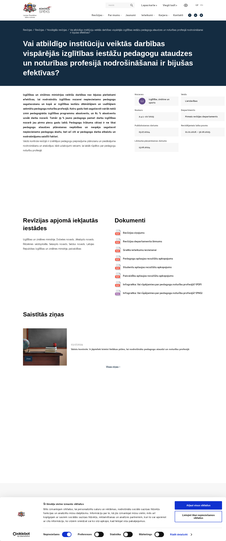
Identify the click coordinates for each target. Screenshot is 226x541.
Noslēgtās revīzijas (57, 30)
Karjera (163, 15)
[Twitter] (201, 15)
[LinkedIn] (195, 15)
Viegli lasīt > (170, 5)
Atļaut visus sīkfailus (198, 505)
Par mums (114, 15)
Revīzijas (97, 15)
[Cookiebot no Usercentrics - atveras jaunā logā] (21, 534)
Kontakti (178, 15)
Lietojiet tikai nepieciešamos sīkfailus (198, 516)
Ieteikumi (147, 15)
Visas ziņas (112, 367)
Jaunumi (131, 15)
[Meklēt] (131, 5)
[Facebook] (189, 15)
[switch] (99, 534)
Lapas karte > (149, 5)
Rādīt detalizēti (179, 534)
